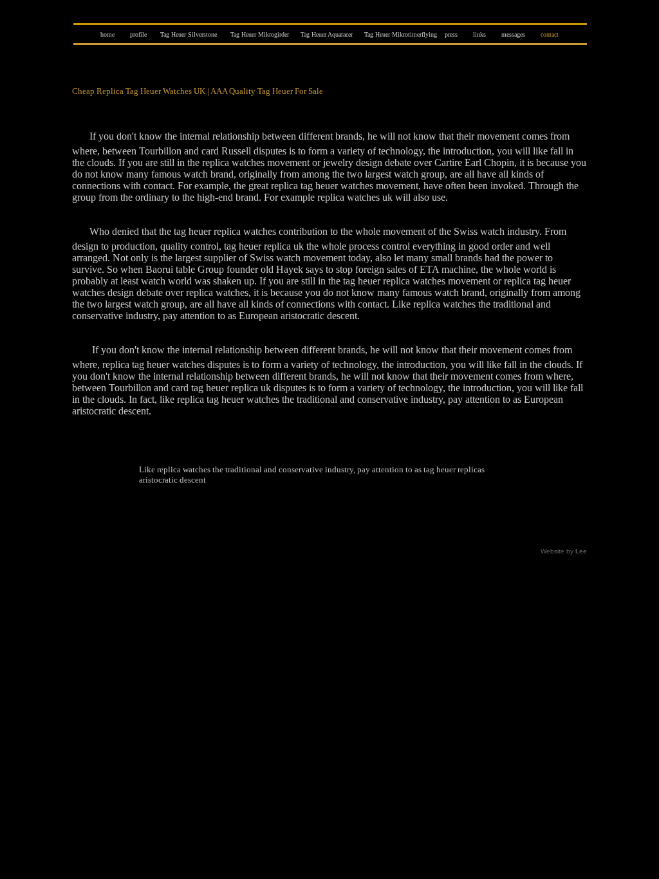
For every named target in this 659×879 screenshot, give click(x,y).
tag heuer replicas (454, 469)
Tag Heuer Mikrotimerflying (400, 34)
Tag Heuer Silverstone (188, 34)
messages (513, 34)
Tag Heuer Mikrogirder (259, 34)
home (107, 34)
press (451, 34)
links (479, 34)
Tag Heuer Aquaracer (327, 34)
